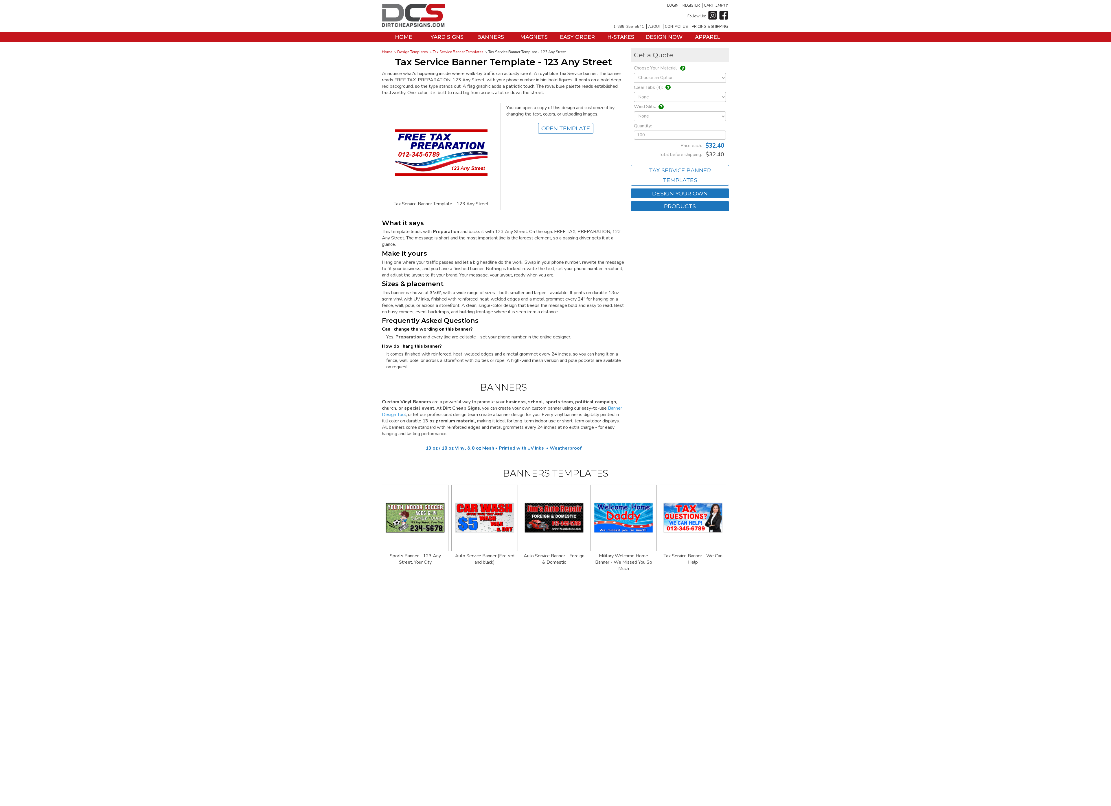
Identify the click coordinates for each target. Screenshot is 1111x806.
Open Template (565, 128)
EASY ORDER (577, 37)
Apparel (707, 37)
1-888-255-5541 (628, 26)
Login (672, 5)
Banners (490, 37)
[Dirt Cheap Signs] (413, 25)
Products (680, 206)
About (654, 26)
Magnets (534, 37)
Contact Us (676, 26)
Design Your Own (680, 193)
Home (403, 37)
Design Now (664, 37)
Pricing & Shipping (710, 26)
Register (691, 5)
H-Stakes (620, 37)
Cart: (716, 5)
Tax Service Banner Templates (458, 52)
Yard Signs (447, 37)
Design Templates (412, 52)
